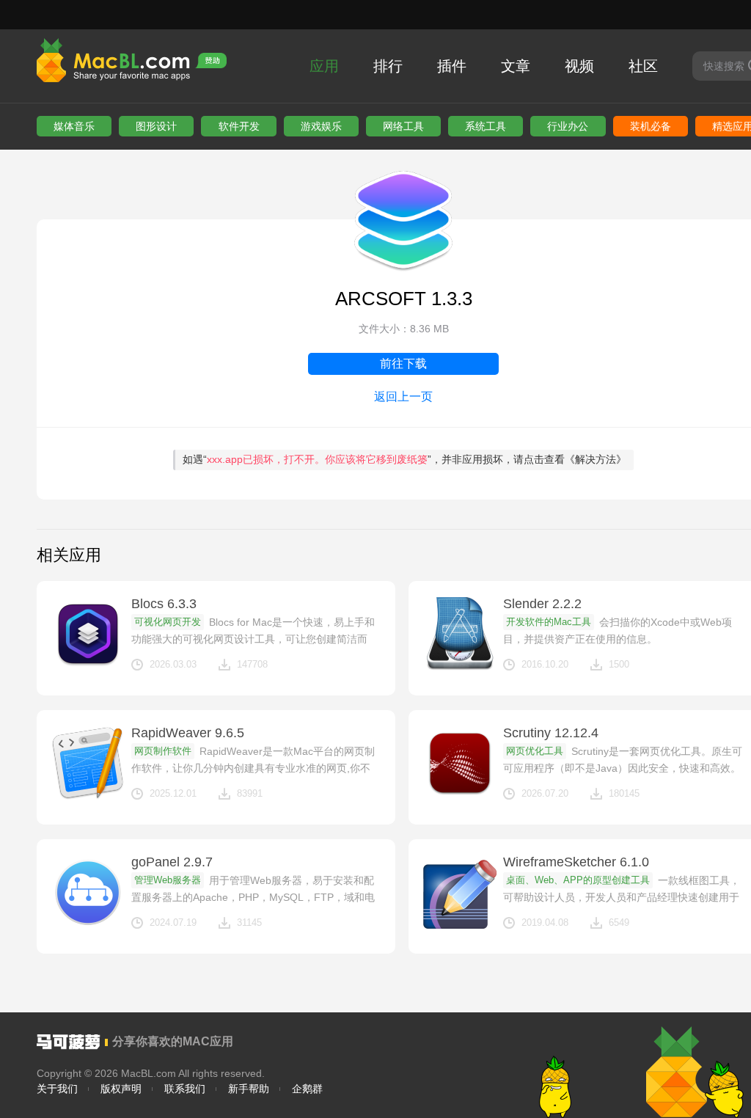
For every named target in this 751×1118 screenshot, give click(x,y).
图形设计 (156, 126)
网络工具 (403, 126)
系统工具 (485, 126)
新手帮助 (248, 1089)
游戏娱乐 (321, 126)
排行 (388, 66)
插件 (451, 66)
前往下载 (403, 363)
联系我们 (184, 1089)
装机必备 (650, 126)
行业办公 (567, 126)
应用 (324, 66)
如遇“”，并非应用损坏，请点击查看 (404, 459)
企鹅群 (307, 1089)
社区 (643, 66)
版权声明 (121, 1089)
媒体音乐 (74, 126)
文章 (515, 66)
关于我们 (57, 1089)
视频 (579, 66)
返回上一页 (403, 396)
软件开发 (239, 126)
